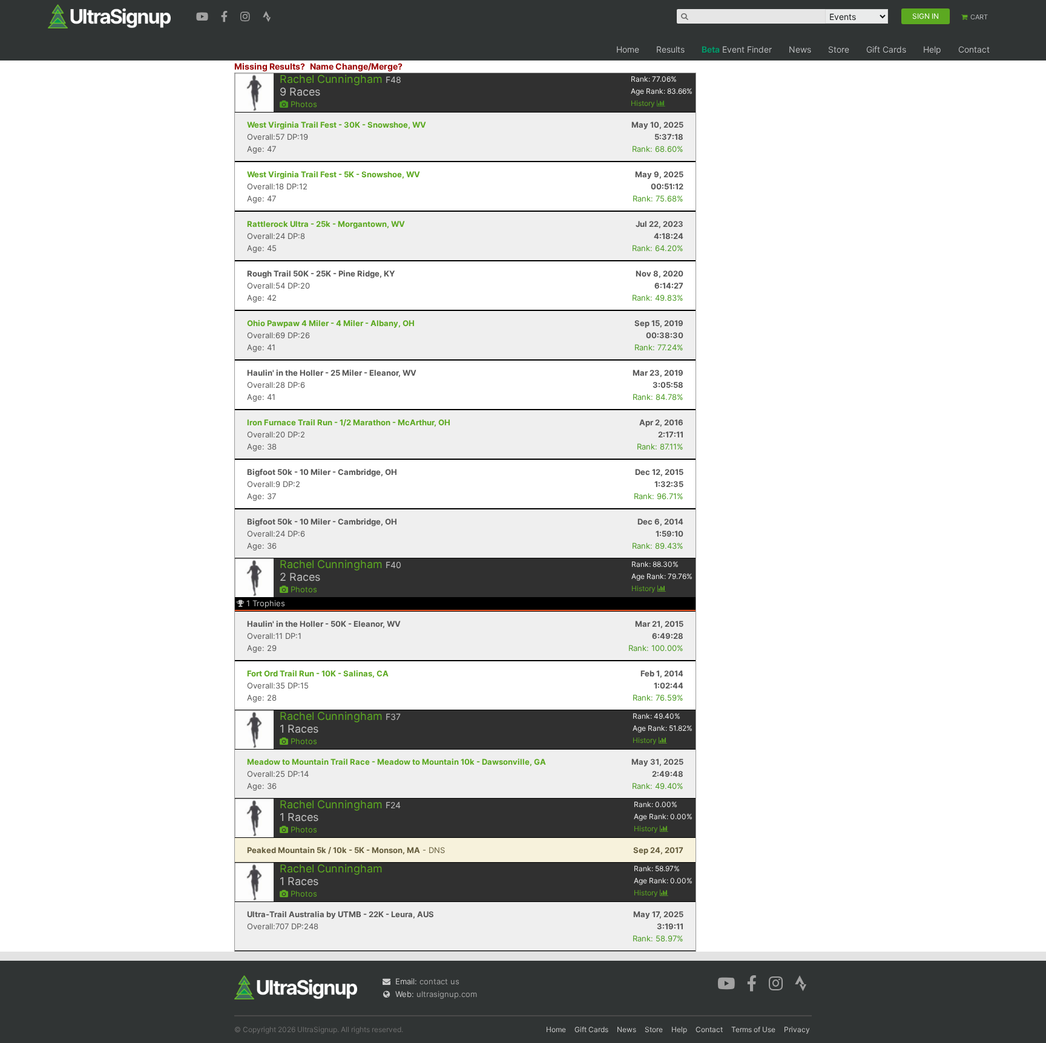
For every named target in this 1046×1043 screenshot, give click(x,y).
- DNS (346, 850)
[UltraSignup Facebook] (225, 15)
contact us (439, 981)
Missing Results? (269, 66)
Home (627, 49)
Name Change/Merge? (356, 66)
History (644, 103)
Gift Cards (886, 49)
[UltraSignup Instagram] (246, 15)
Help (932, 49)
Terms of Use (753, 1029)
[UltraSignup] (109, 16)
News (800, 49)
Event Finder (737, 49)
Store (838, 49)
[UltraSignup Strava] (267, 15)
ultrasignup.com (446, 994)
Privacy (797, 1029)
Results (670, 49)
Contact (974, 49)
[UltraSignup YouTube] (203, 15)
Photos (302, 104)
